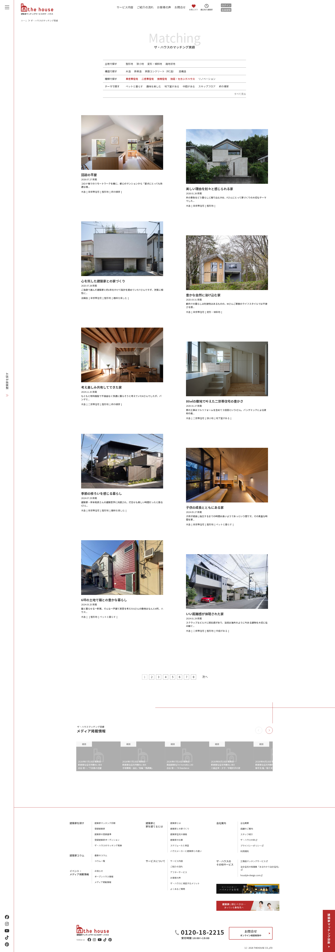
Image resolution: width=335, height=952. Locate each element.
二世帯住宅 (148, 79)
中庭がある (189, 86)
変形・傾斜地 (154, 64)
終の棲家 (224, 86)
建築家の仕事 (176, 839)
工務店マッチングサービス (253, 861)
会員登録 (226, 10)
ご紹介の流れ (145, 7)
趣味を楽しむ (153, 86)
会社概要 (244, 822)
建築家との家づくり (179, 828)
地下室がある (172, 86)
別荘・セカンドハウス (182, 79)
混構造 (182, 71)
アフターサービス (178, 872)
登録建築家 (100, 828)
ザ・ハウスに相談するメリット (185, 883)
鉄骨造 (138, 71)
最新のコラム (101, 855)
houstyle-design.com (250, 875)
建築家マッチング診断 (329, 928)
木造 (128, 71)
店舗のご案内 (246, 828)
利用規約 (244, 851)
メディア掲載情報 (103, 882)
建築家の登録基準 (103, 834)
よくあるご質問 (177, 888)
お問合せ (180, 7)
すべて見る (240, 94)
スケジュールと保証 (179, 845)
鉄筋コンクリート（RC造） (160, 71)
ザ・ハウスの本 (247, 839)
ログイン (226, 5)
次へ (205, 677)
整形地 (129, 64)
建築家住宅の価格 (178, 834)
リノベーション (206, 79)
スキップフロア (206, 86)
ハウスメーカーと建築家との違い (186, 850)
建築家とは (175, 822)
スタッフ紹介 (246, 834)
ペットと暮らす (134, 86)
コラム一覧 (100, 860)
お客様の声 (164, 7)
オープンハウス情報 (104, 876)
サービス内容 (125, 7)
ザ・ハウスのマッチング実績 (108, 845)
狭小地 (140, 64)
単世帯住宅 (132, 79)
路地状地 (170, 64)
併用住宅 (162, 79)
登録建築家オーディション (107, 839)
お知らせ (99, 870)
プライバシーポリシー (250, 845)
